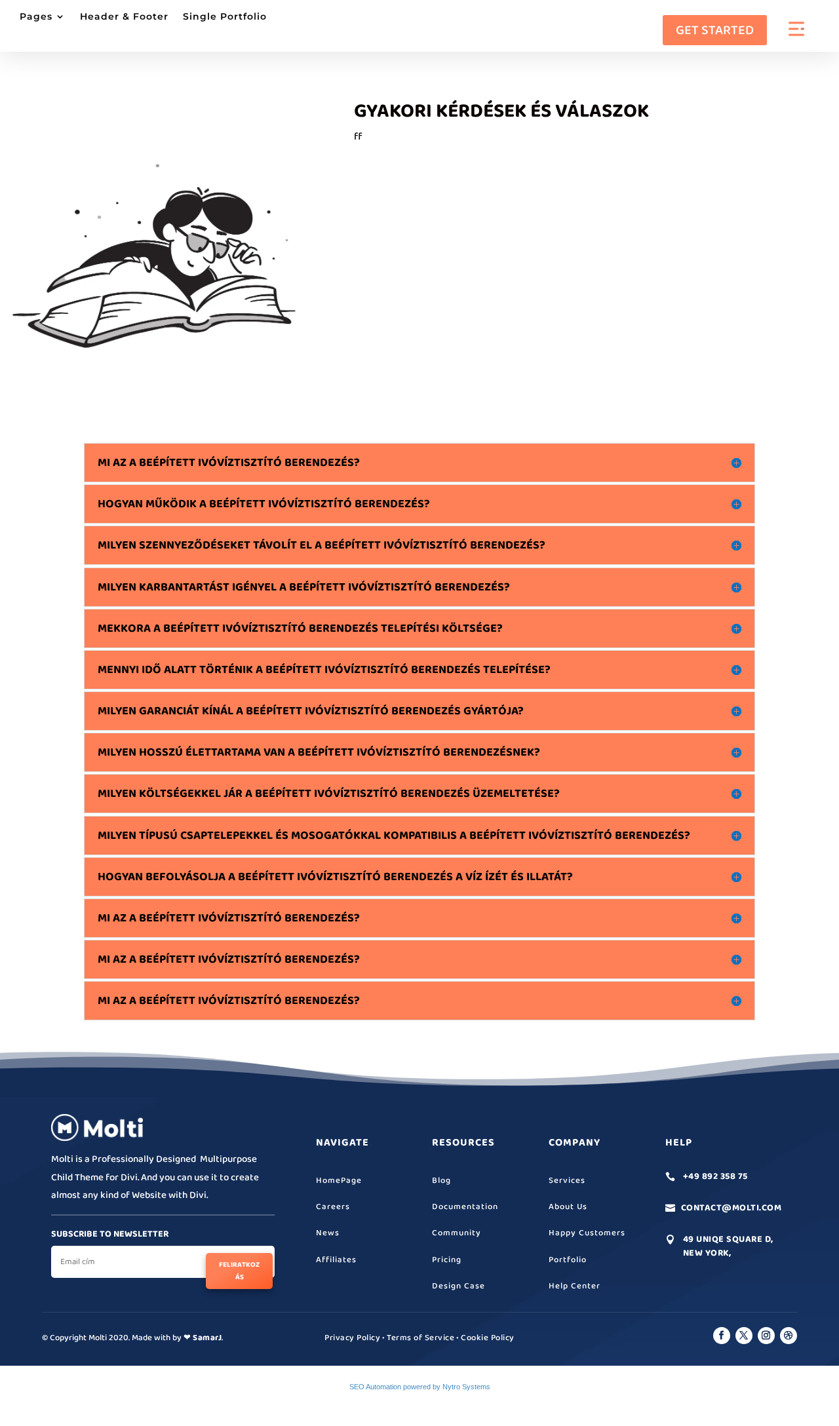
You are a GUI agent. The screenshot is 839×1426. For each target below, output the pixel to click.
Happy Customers (587, 1233)
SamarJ (207, 1338)
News (328, 1233)
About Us (568, 1207)
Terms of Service (420, 1338)
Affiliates (336, 1260)
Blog (441, 1180)
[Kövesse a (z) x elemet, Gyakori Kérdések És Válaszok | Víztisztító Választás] (743, 1335)
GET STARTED (715, 30)
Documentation (465, 1207)
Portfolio (568, 1260)
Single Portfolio (225, 17)
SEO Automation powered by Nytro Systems (419, 1387)
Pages (36, 17)
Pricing (446, 1260)
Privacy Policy (352, 1338)
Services (567, 1180)
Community (456, 1233)
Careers (333, 1207)
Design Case (458, 1286)
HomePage (339, 1180)
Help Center (574, 1286)
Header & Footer (124, 17)
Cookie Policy (488, 1338)
